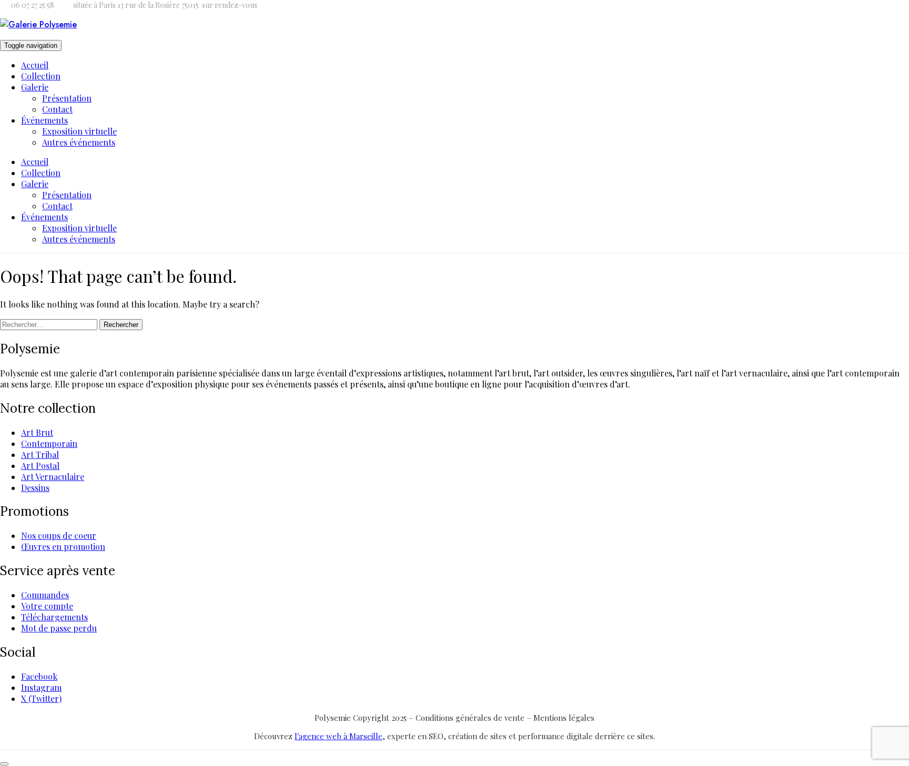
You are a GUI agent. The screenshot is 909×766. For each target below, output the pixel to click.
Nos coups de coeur (58, 535)
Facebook (39, 676)
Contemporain (49, 443)
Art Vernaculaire (52, 476)
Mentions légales (563, 717)
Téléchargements (54, 616)
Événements (44, 120)
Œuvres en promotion (63, 546)
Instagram (41, 687)
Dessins (35, 487)
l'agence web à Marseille (338, 736)
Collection (40, 75)
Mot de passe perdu (59, 628)
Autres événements (78, 142)
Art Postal (40, 465)
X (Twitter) (41, 698)
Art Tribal (40, 454)
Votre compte (47, 605)
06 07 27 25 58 (32, 5)
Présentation (67, 98)
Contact (57, 109)
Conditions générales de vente (471, 717)
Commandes (45, 594)
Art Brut (37, 432)
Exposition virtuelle (79, 131)
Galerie (34, 87)
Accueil (34, 64)
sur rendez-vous (229, 5)
